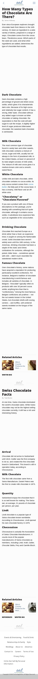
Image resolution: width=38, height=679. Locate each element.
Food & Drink (28, 637)
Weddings (9, 647)
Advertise (28, 647)
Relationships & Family (16, 642)
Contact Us (8, 651)
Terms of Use (28, 651)
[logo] (19, 3)
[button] (4, 3)
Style (29, 642)
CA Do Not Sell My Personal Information (14, 662)
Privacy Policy (19, 656)
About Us (19, 647)
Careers (18, 651)
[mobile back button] (4, 3)
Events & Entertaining (12, 637)
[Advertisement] (19, 73)
